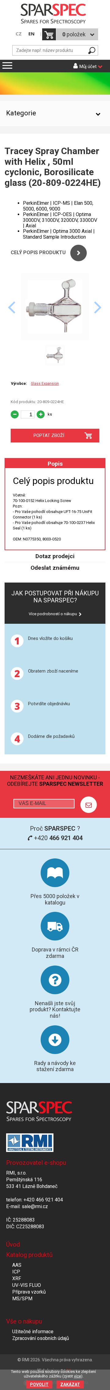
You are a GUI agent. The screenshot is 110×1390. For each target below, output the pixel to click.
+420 (57, 838)
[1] (88, 804)
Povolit (39, 1384)
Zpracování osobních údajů (40, 1338)
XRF (16, 1278)
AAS (16, 1265)
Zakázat (70, 1384)
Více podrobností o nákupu (53, 614)
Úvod (13, 1244)
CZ (19, 33)
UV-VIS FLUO (26, 1285)
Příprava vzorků (29, 1292)
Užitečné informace (32, 1331)
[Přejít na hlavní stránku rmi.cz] (55, 14)
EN (31, 33)
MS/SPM (22, 1299)
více (77, 1376)
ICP (16, 1272)
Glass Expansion (45, 383)
